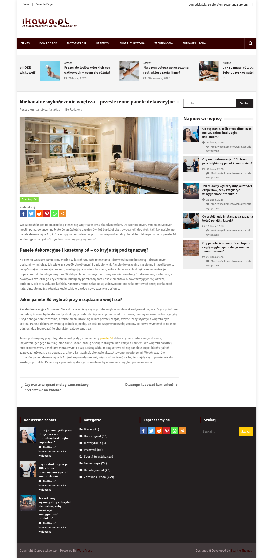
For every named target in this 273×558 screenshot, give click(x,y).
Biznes (25, 43)
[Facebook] (23, 213)
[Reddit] (39, 213)
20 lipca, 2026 (57, 78)
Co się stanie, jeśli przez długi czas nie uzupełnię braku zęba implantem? (227, 133)
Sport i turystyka (132, 43)
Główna (25, 4)
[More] (62, 213)
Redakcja (76, 110)
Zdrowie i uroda (194, 43)
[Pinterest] (46, 213)
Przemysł (103, 43)
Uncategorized (94, 470)
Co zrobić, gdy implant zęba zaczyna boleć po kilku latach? (227, 219)
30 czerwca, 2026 (138, 78)
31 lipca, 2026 (215, 142)
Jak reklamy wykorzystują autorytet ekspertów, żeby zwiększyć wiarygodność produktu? (227, 190)
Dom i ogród (48, 43)
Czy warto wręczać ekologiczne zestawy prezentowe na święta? (57, 387)
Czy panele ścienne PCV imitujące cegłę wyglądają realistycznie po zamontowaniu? (226, 247)
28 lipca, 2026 (215, 199)
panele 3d (106, 338)
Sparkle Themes (241, 551)
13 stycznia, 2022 (48, 110)
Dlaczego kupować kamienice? (149, 384)
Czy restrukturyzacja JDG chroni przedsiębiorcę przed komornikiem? (227, 161)
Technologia (163, 43)
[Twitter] (31, 213)
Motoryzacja (77, 43)
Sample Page (44, 4)
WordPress (84, 551)
